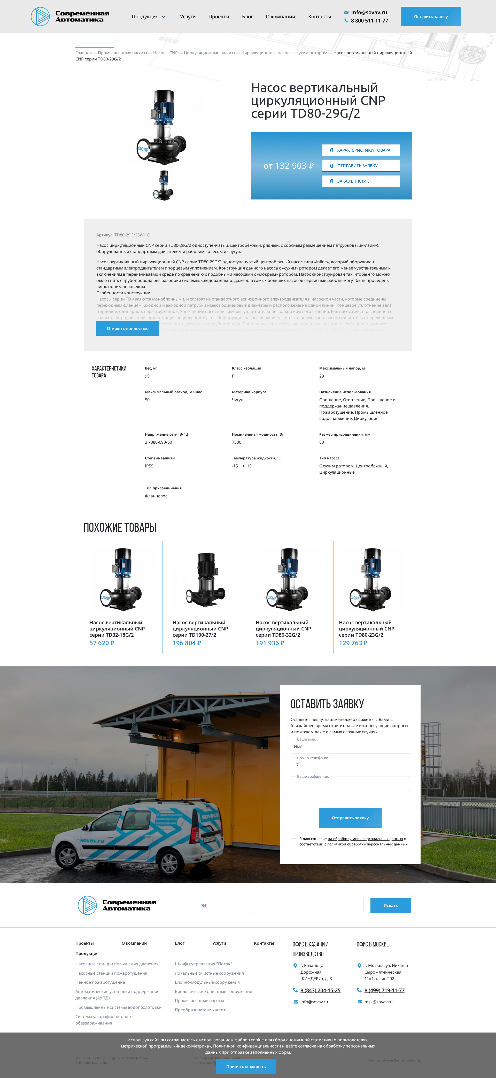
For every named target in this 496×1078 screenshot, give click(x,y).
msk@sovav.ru (379, 1002)
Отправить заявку (357, 165)
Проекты (218, 16)
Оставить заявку (431, 16)
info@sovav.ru (369, 12)
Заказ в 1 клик (353, 181)
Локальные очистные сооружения (209, 973)
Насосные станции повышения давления (117, 964)
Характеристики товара (363, 150)
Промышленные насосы (122, 53)
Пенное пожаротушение (100, 982)
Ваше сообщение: (313, 776)
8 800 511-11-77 (369, 20)
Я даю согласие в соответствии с (353, 841)
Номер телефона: (312, 757)
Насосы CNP (165, 53)
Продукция (145, 16)
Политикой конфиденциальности (247, 1046)
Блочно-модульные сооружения (207, 982)
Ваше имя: (306, 739)
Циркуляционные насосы (209, 53)
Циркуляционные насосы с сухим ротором (284, 53)
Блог (247, 16)
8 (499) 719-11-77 (385, 990)
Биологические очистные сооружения (213, 991)
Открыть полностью (128, 328)
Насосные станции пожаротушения (111, 973)
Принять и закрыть (246, 1066)
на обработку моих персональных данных (365, 838)
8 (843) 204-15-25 (320, 990)
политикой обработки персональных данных (367, 844)
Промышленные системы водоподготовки (118, 1007)
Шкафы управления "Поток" (203, 964)
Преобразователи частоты (201, 1010)
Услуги (188, 16)
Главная (83, 53)
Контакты (319, 16)
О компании (280, 16)
